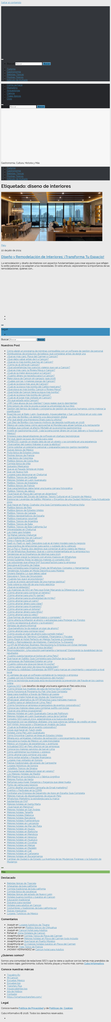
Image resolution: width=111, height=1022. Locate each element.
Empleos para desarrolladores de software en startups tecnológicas (43, 436)
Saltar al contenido (11, 2)
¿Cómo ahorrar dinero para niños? (25, 612)
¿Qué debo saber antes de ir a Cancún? (28, 359)
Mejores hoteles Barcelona (21, 817)
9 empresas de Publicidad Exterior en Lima (29, 661)
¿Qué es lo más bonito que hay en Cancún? (30, 362)
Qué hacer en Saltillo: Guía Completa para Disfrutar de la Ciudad (41, 658)
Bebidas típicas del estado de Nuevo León (29, 894)
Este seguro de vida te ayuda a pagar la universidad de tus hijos (40, 406)
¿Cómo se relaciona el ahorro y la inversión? (30, 622)
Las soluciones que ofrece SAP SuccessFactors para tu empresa (41, 562)
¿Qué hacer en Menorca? (20, 806)
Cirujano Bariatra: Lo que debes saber (27, 573)
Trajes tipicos (14, 96)
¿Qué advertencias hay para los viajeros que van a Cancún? (38, 367)
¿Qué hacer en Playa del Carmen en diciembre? (32, 493)
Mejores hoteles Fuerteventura (23, 820)
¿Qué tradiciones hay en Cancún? (24, 537)
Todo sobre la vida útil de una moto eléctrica (30, 584)
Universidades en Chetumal (21, 529)
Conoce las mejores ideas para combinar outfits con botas (38, 708)
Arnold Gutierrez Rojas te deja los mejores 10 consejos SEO (38, 559)
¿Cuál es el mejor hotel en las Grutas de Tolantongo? (35, 697)
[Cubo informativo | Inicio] (55, 53)
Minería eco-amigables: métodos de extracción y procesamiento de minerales (48, 738)
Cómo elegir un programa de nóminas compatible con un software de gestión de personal (55, 351)
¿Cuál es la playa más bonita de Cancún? (29, 395)
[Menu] (2, 59)
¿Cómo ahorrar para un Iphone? (24, 609)
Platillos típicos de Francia (21, 485)
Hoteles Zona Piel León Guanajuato (26, 732)
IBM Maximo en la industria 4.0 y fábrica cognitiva (33, 776)
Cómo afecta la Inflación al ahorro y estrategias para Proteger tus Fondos (46, 620)
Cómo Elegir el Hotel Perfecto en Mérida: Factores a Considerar (40, 639)
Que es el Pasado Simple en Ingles (25, 469)
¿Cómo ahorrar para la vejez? (22, 614)
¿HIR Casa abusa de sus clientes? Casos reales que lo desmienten (42, 403)
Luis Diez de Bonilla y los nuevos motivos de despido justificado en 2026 (45, 422)
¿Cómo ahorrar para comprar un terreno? (29, 592)
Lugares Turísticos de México (22, 913)
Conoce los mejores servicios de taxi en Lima (31, 749)
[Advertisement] (55, 292)
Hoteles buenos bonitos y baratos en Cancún (31, 897)
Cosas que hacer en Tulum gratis (24, 730)
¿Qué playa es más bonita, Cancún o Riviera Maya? (34, 389)
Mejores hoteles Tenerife (20, 812)
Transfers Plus (14, 986)
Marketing (12, 87)
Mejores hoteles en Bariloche (22, 831)
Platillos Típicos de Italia (20, 524)
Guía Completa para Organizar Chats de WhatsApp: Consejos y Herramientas (48, 568)
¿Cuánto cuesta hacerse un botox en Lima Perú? (33, 655)
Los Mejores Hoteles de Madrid (23, 774)
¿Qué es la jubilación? (18, 587)
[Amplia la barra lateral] (2, 867)
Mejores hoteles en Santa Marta (24, 804)
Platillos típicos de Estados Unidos (25, 510)
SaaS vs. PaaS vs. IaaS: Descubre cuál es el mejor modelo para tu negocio (46, 543)
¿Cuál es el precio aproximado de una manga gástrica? (36, 581)
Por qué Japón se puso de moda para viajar (30, 439)
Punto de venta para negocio (22, 785)
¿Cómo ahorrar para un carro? (23, 601)
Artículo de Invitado (17, 80)
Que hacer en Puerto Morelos (39, 941)
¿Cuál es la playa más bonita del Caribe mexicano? (34, 386)
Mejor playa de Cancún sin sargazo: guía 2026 (31, 378)
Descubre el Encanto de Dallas (23, 565)
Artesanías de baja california (22, 886)
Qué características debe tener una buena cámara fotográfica (39, 488)
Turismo (11, 69)
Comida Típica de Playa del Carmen (43, 935)
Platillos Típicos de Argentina (22, 521)
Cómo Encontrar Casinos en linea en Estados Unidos (35, 735)
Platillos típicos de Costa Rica (22, 460)
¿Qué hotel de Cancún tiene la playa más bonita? (33, 392)
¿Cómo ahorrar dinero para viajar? (25, 603)
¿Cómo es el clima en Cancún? (23, 364)
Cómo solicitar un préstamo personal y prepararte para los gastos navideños (48, 447)
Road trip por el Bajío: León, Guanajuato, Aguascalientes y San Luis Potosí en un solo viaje (54, 414)
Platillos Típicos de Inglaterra (22, 482)
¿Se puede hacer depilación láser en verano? (30, 771)
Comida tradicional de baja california (26, 888)
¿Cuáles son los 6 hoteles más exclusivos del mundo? (35, 677)
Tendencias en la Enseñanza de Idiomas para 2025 (34, 554)
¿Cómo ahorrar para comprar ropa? (26, 631)
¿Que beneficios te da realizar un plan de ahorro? (33, 628)
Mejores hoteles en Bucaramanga (25, 856)
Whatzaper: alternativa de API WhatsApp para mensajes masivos (41, 699)
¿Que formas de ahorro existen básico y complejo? (34, 617)
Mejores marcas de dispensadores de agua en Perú (34, 796)
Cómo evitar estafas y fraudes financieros (29, 757)
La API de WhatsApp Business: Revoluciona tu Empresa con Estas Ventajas (47, 644)
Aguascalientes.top (17, 988)
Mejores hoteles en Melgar (21, 845)
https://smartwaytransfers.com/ (24, 997)
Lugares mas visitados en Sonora (24, 760)
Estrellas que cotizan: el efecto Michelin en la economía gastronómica (44, 428)
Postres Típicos (15, 77)
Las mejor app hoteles (19, 532)
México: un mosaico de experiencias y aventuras (32, 743)
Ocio (9, 98)
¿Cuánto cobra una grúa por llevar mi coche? (31, 664)
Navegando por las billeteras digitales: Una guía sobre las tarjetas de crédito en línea (51, 721)
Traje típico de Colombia (20, 458)
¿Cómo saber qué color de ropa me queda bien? (33, 666)
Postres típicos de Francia (20, 455)
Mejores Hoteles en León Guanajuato (26, 480)
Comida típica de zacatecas (22, 891)
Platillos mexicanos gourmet (22, 518)
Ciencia (11, 93)
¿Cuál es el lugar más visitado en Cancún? (29, 397)
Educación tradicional (18, 899)
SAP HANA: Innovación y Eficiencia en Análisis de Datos (36, 724)
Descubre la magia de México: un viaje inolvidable (33, 741)
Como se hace (14, 85)
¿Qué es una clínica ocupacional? (24, 710)
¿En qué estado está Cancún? (23, 400)
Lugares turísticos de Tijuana (34, 924)
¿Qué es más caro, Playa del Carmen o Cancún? (32, 356)
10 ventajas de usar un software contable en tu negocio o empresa (42, 675)
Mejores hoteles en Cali (19, 850)
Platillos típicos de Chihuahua (41, 927)
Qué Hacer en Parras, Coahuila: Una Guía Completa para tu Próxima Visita (45, 504)
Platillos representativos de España (25, 515)
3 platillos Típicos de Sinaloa (22, 768)
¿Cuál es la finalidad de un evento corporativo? (32, 727)
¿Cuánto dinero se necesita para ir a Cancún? (31, 375)
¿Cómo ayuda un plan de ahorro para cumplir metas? (35, 633)
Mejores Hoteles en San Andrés (23, 809)
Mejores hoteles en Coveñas (22, 842)
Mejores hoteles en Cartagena (23, 853)
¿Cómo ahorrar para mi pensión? (24, 606)
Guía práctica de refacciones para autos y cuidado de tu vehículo (41, 546)
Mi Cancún (12, 977)
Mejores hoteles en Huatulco (22, 839)
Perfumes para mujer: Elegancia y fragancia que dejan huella (39, 782)
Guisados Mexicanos (18, 466)
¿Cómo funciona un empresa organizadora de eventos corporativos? (44, 705)
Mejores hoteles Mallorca (20, 815)
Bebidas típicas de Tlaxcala (21, 883)
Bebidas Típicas (15, 74)
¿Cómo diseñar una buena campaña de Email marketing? (37, 787)
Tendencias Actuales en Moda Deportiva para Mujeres (35, 570)
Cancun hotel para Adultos (33, 930)
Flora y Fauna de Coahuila (21, 540)
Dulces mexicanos (16, 910)
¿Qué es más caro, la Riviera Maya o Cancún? (31, 370)
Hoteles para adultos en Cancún (24, 905)
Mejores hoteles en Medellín (22, 848)
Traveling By (13, 975)
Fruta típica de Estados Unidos (23, 452)
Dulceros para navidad (19, 902)
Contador (12, 994)
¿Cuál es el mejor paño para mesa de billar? (30, 647)
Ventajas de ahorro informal (21, 625)
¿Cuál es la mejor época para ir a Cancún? (29, 373)
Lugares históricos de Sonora (22, 765)
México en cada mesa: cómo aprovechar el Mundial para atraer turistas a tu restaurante (53, 425)
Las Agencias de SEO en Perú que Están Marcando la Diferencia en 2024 (45, 590)
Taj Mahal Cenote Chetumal (21, 535)
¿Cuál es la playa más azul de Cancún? (27, 384)
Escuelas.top (14, 983)
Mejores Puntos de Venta (20, 779)
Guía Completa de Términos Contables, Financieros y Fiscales (40, 636)
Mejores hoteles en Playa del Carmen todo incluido (51, 938)
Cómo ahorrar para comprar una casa (27, 754)
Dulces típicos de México (20, 449)
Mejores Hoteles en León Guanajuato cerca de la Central (37, 716)
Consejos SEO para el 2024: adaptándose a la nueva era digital (40, 719)
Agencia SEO (14, 686)
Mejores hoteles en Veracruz (22, 837)
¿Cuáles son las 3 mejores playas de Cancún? (31, 381)
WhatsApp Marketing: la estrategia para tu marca (33, 798)
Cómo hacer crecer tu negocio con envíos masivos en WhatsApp (41, 557)
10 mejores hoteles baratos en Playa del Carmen (50, 944)
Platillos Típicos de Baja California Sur (27, 526)
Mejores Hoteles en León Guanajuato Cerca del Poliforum (37, 713)
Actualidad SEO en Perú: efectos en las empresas (33, 746)
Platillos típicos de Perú (19, 507)
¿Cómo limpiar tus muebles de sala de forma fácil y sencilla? (39, 688)
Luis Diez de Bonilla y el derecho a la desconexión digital (37, 417)
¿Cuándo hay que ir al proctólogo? (25, 579)
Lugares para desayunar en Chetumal (27, 474)
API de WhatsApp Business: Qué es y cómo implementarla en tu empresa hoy (48, 551)
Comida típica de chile (18, 463)
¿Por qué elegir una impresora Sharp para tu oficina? (34, 419)
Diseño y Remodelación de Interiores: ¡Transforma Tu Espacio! (52, 257)
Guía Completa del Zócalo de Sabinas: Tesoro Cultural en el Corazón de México (49, 496)
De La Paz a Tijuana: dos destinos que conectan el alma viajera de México (46, 548)
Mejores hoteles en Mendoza (22, 834)
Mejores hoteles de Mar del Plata (24, 826)
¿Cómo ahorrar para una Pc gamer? (26, 595)
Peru (3, 245)
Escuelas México (16, 980)
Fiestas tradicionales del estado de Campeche (31, 763)
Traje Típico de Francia (31, 946)
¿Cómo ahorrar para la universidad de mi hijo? (31, 598)
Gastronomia (14, 71)
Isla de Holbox (14, 991)
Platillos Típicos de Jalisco (21, 491)
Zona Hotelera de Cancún (31, 933)
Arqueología (13, 90)
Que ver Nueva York (17, 471)
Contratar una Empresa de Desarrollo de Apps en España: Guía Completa (46, 793)
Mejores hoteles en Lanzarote (23, 823)
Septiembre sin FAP (17, 801)
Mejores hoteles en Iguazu (21, 828)
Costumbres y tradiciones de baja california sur (32, 908)
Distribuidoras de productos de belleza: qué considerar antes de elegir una (46, 353)
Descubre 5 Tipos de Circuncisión (24, 576)
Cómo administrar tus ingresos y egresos (28, 752)
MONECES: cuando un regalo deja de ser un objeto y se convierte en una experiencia (52, 441)
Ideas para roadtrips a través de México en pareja (33, 694)
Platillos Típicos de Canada (21, 513)
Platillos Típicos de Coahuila (22, 477)
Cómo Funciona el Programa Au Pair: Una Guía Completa (37, 691)
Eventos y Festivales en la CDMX (24, 790)
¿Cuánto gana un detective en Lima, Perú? (29, 702)
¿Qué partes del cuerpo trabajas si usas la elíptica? (34, 444)
